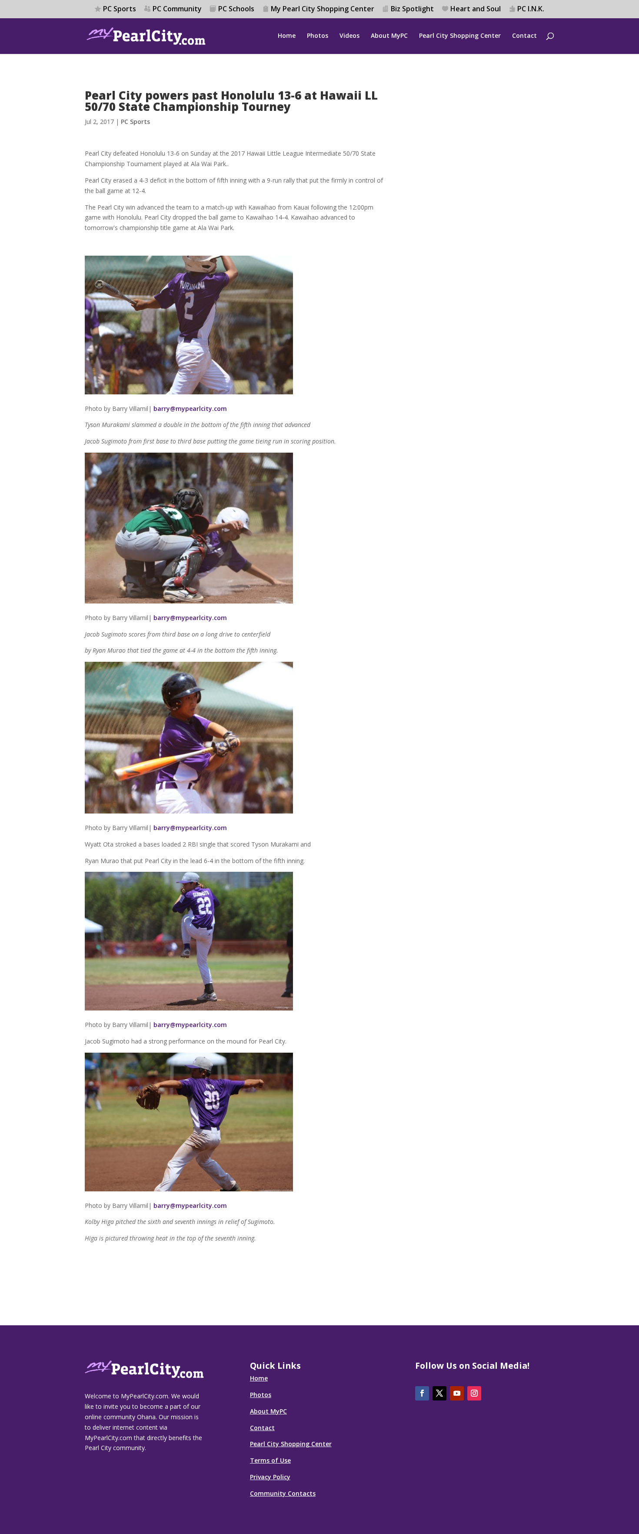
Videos (349, 36)
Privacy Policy (270, 1477)
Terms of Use (270, 1460)
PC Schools (236, 9)
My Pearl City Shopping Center (322, 9)
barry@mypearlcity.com (190, 408)
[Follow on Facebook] (422, 1393)
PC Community (177, 9)
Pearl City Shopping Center (460, 36)
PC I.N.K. (530, 9)
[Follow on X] (439, 1393)
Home (287, 36)
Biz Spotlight (412, 9)
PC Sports (119, 9)
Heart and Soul (475, 9)
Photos (317, 36)
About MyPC (389, 36)
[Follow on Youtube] (457, 1393)
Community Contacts (283, 1493)
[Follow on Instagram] (474, 1393)
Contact (524, 36)
